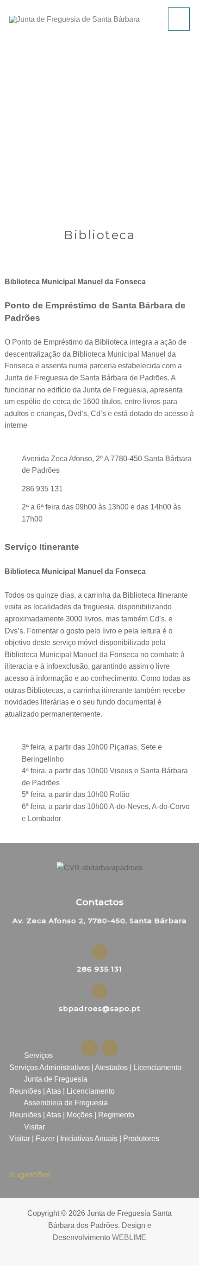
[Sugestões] (15, 1160)
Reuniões (25, 1091)
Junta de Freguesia (55, 1079)
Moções (80, 1115)
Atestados (111, 1067)
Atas (53, 1091)
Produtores (141, 1138)
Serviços (38, 1055)
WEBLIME (129, 1237)
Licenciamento (157, 1067)
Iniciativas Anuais (89, 1138)
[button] (99, 1056)
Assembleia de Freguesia (66, 1103)
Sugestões (30, 1174)
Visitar (34, 1127)
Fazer (45, 1138)
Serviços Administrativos (49, 1067)
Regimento (116, 1115)
